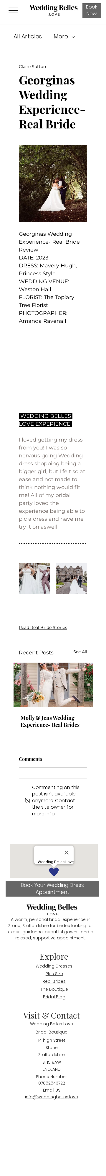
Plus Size (54, 974)
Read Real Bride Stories (43, 627)
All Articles (28, 36)
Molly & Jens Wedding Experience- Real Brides (50, 721)
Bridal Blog (54, 997)
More (61, 36)
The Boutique (54, 989)
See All (80, 651)
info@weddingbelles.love (51, 1097)
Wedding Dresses (54, 966)
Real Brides (54, 981)
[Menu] (13, 10)
